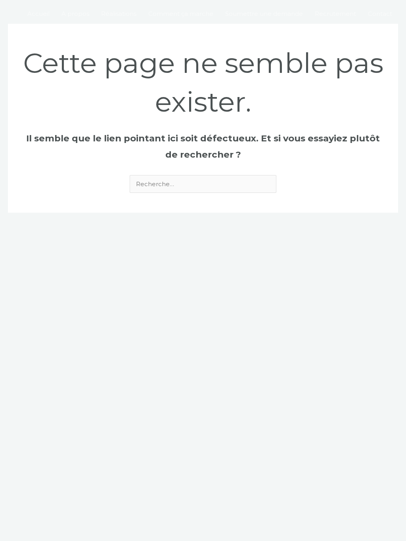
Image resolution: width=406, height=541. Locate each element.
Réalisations (118, 13)
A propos (75, 13)
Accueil (38, 13)
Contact (380, 13)
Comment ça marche (180, 13)
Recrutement (335, 13)
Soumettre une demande (264, 13)
